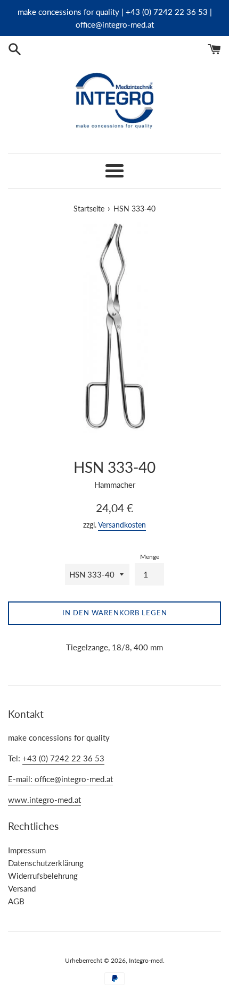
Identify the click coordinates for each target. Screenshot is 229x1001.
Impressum (27, 850)
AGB (16, 901)
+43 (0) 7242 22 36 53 (63, 758)
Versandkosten (122, 524)
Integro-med (146, 960)
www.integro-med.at (44, 799)
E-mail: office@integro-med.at (60, 779)
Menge (149, 557)
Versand (22, 888)
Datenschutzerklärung (46, 863)
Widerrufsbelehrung (43, 875)
